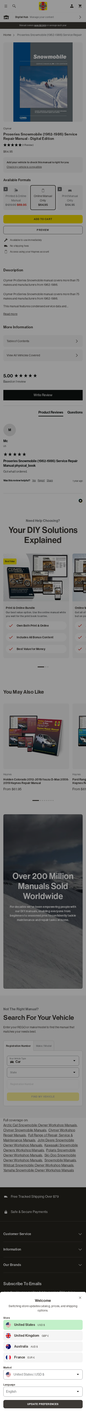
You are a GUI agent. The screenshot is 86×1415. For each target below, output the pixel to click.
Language (9, 1384)
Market (7, 1367)
